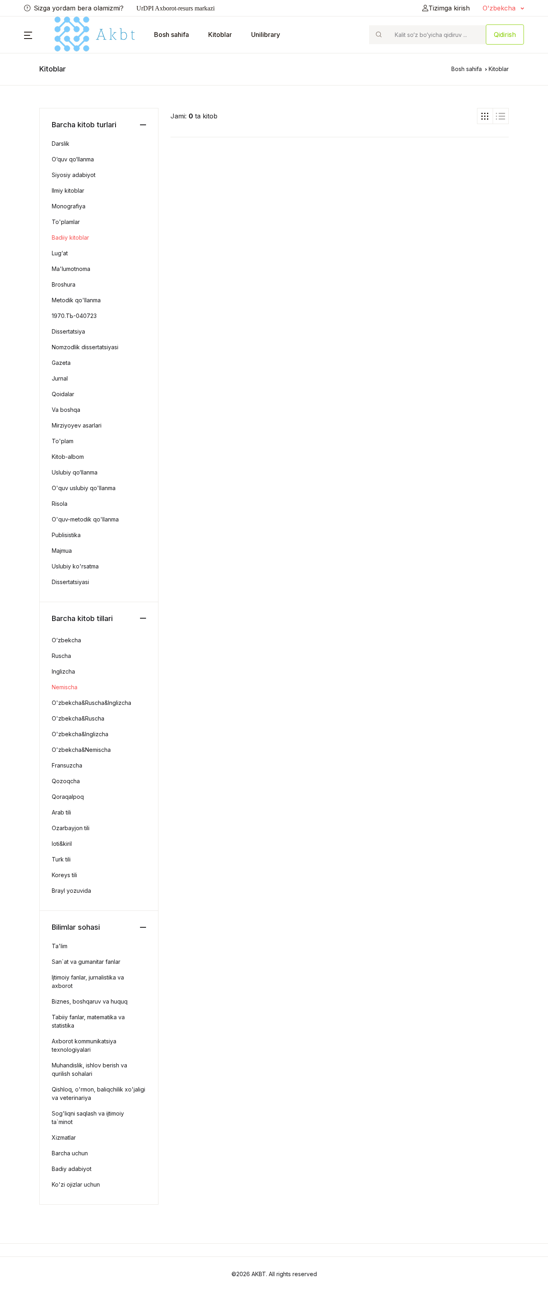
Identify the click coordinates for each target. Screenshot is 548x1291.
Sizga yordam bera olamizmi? (79, 8)
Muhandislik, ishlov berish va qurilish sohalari (89, 1069)
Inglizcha (63, 671)
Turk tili (61, 859)
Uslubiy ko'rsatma (75, 566)
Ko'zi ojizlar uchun (76, 1184)
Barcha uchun (70, 1153)
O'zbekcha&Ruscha (78, 718)
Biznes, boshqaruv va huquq (90, 1001)
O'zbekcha (500, 8)
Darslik (60, 143)
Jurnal (60, 378)
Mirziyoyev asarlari (76, 425)
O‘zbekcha (66, 640)
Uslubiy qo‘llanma (74, 472)
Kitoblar (220, 35)
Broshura (63, 284)
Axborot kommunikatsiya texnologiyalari (84, 1045)
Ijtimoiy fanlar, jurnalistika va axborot (88, 981)
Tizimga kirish (449, 8)
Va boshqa (66, 409)
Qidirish (505, 35)
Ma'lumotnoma (71, 268)
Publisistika (66, 534)
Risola (59, 503)
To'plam (62, 441)
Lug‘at (60, 253)
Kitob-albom (68, 456)
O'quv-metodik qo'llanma (85, 519)
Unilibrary (265, 35)
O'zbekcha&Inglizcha (80, 734)
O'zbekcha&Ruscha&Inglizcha (91, 702)
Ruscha (61, 655)
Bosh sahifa (171, 35)
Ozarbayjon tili (70, 828)
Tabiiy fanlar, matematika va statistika (88, 1021)
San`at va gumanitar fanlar (86, 961)
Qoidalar (63, 394)
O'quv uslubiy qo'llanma (84, 488)
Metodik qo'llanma (76, 300)
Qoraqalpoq (68, 796)
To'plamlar (66, 221)
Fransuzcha (67, 765)
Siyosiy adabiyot (73, 174)
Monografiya (68, 206)
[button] (28, 35)
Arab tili (61, 812)
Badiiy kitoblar (70, 237)
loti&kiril (62, 843)
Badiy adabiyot (71, 1168)
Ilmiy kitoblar (68, 190)
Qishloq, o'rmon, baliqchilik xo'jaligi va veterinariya (98, 1093)
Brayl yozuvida (71, 890)
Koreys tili (64, 875)
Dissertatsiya (68, 331)
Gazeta (61, 362)
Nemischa (64, 687)
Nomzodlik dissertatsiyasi (85, 347)
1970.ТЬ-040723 (74, 315)
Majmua (62, 550)
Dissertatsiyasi (70, 581)
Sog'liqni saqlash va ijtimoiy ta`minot (88, 1117)
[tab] (485, 116)
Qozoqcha (66, 781)
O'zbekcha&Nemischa (81, 749)
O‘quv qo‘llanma (73, 159)
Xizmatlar (64, 1137)
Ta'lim (59, 946)
